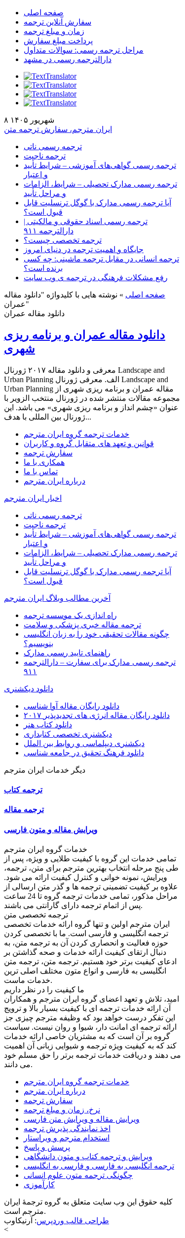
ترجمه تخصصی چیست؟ (63, 240)
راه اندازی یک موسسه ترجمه (70, 615)
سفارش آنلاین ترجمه (57, 22)
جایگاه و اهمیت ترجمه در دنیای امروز (84, 249)
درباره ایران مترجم (54, 481)
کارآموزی (39, 1184)
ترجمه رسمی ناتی (53, 146)
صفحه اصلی (44, 12)
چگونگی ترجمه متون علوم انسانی (78, 1175)
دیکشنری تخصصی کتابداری (68, 734)
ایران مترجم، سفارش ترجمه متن (58, 129)
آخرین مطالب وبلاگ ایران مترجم (57, 598)
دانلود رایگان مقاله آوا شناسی (71, 706)
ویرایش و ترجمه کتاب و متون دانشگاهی (88, 1156)
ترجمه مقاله (24, 809)
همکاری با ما (44, 462)
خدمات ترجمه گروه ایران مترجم (76, 434)
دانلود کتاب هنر (48, 724)
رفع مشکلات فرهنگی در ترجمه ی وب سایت (96, 277)
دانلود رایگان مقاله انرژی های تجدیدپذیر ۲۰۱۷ (97, 715)
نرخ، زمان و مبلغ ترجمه (62, 1110)
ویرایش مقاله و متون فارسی (51, 829)
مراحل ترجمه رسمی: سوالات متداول (84, 50)
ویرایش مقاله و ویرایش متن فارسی (82, 1119)
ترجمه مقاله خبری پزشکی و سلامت (82, 624)
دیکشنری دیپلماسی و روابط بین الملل (84, 743)
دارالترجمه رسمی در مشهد (67, 59)
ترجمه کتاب (23, 789)
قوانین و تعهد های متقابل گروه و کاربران (89, 443)
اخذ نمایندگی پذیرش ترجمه (67, 1128)
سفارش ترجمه (48, 453)
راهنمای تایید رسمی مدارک (67, 653)
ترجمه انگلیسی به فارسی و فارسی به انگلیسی (99, 1166)
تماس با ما (41, 471)
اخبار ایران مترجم (33, 498)
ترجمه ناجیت (45, 156)
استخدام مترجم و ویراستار (67, 1138)
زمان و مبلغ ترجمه (54, 31)
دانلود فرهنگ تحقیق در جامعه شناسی (84, 753)
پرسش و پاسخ (47, 1147)
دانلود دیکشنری (28, 688)
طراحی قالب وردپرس (73, 1220)
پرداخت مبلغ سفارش (58, 40)
